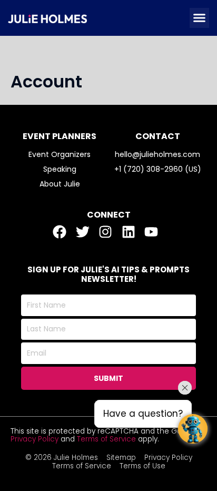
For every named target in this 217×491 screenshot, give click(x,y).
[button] (200, 18)
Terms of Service (106, 439)
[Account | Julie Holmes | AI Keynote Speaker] (47, 18)
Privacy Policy (34, 439)
